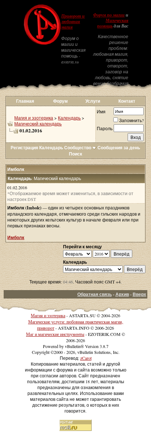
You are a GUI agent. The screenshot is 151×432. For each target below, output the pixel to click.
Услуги (92, 101)
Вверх (139, 294)
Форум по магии (109, 15)
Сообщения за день (118, 147)
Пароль (105, 128)
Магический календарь (38, 124)
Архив (122, 294)
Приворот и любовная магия (73, 22)
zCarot (86, 358)
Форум (60, 101)
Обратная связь (94, 294)
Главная (25, 101)
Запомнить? (131, 120)
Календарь (69, 118)
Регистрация (24, 147)
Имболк (15, 237)
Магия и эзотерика (33, 118)
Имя (101, 111)
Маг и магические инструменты (55, 334)
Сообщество (77, 147)
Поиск (75, 154)
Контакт (126, 101)
